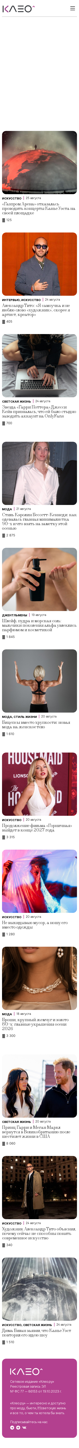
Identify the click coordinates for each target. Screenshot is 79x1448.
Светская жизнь (16, 401)
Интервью (11, 300)
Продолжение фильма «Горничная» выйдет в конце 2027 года (37, 828)
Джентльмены (14, 615)
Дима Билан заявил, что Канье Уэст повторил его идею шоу (36, 1333)
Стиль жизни (25, 717)
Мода (7, 509)
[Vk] (24, 1428)
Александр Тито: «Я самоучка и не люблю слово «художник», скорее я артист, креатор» (36, 310)
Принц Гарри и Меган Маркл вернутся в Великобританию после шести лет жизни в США (36, 1132)
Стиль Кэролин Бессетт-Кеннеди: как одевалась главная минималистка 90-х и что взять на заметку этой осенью (39, 521)
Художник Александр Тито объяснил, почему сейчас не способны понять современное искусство (39, 1233)
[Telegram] (12, 1428)
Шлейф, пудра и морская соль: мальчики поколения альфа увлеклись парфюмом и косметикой (39, 625)
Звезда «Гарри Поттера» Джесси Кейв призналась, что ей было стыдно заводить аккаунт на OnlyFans (39, 411)
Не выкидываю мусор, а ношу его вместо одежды (35, 925)
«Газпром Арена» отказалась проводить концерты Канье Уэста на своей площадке (38, 208)
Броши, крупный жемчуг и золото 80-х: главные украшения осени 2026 (35, 1024)
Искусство (11, 198)
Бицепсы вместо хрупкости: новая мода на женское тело (36, 725)
